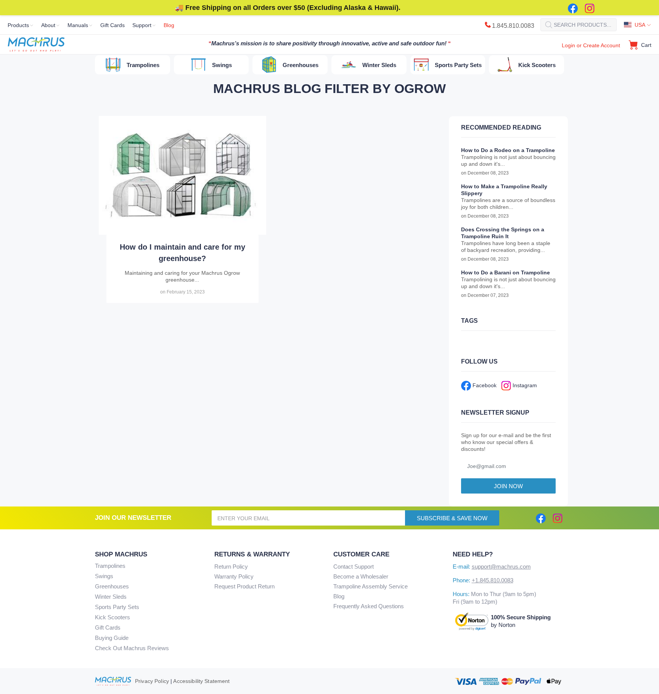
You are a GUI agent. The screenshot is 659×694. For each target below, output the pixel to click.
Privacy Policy (152, 681)
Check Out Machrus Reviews (132, 648)
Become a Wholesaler (360, 576)
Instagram (524, 385)
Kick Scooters (112, 617)
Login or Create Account (591, 45)
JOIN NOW (508, 486)
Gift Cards (108, 627)
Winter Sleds (111, 596)
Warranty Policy (234, 576)
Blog (338, 596)
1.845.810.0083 (513, 25)
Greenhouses (112, 586)
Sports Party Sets (117, 607)
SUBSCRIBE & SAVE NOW (452, 518)
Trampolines (110, 566)
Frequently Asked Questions (368, 606)
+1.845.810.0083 (492, 580)
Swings (104, 576)
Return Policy (231, 566)
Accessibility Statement (201, 681)
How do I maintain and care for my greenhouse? (182, 253)
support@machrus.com (501, 566)
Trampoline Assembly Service (370, 586)
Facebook (484, 385)
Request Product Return (244, 586)
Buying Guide (112, 638)
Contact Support (353, 566)
